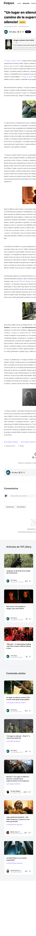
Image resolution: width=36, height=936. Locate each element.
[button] (31, 556)
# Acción (19, 851)
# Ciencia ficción (17, 690)
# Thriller (9, 690)
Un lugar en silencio (14, 741)
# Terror (8, 769)
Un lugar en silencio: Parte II (16, 702)
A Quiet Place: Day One (15, 824)
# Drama (25, 851)
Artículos (26, 3)
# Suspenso (26, 690)
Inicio (19, 3)
